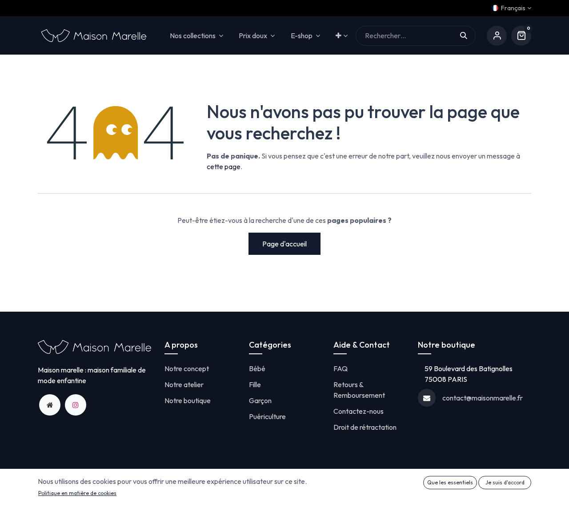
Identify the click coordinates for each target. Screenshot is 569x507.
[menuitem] (341, 36)
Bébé (257, 368)
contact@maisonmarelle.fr (482, 397)
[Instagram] (75, 405)
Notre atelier (184, 384)
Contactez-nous (358, 411)
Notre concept (186, 368)
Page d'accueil (284, 243)
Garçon (260, 400)
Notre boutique (187, 400)
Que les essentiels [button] (450, 482)
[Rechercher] (468, 36)
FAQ (340, 368)
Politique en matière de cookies (77, 493)
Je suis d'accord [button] (505, 482)
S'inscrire (497, 36)
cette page (223, 166)
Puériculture (267, 416)
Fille (255, 384)
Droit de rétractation (365, 427)
